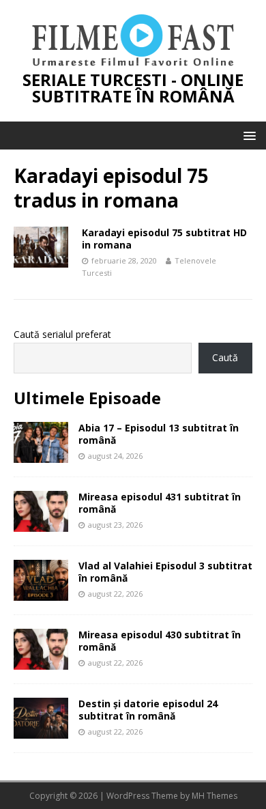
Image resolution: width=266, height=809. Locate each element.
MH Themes (214, 795)
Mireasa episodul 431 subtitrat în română (159, 502)
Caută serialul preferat (62, 334)
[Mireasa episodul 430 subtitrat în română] (41, 661)
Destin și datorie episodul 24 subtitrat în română (148, 709)
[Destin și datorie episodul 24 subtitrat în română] (41, 730)
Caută (225, 357)
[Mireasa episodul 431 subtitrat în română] (41, 523)
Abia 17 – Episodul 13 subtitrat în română (158, 433)
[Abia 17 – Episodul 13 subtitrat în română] (41, 455)
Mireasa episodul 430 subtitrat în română (159, 640)
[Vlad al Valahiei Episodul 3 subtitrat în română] (41, 592)
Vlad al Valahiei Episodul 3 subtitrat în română (165, 571)
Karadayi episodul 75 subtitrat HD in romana (164, 238)
